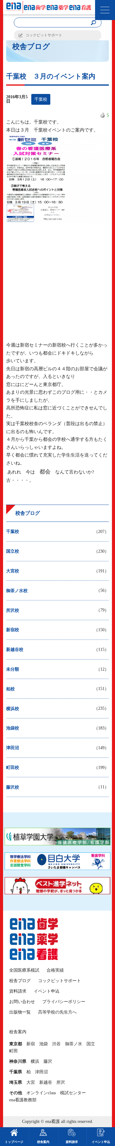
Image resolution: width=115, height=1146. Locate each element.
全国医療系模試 (24, 970)
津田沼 (41, 1072)
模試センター (73, 1093)
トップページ (14, 1142)
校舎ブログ (20, 980)
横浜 (35, 1061)
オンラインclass (41, 1093)
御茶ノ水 (73, 1044)
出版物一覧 (20, 1012)
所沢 (60, 1082)
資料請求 (17, 991)
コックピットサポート (43, 35)
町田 (13, 1051)
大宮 (30, 1082)
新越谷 (45, 1082)
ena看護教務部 (22, 1100)
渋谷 (56, 1044)
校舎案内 (43, 1142)
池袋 (43, 1044)
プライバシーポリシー (63, 1001)
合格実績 (55, 970)
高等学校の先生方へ (57, 1012)
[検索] (93, 23)
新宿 (30, 1044)
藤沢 (48, 1061)
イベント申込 (46, 991)
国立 (90, 1044)
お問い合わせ (22, 1001)
